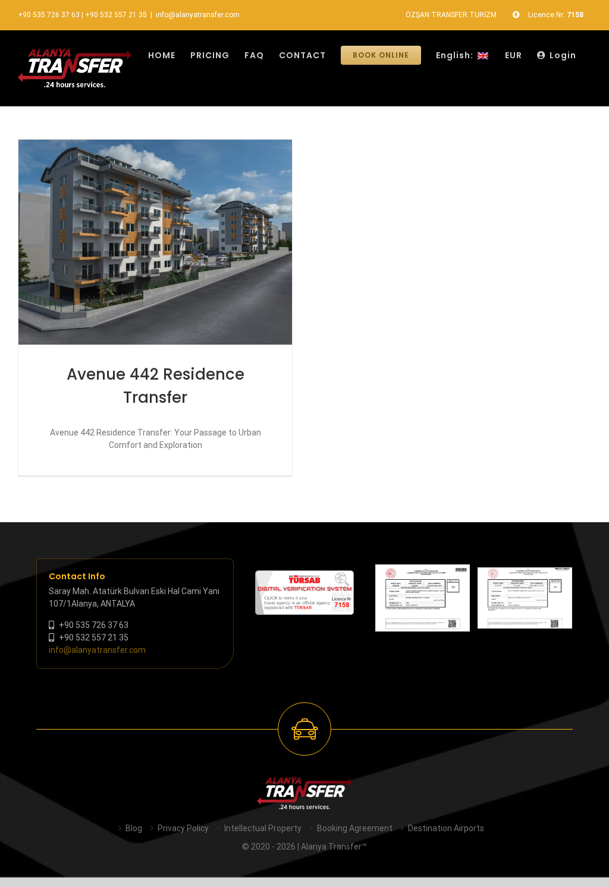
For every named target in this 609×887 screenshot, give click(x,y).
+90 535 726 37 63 (49, 15)
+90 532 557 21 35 (116, 15)
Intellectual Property (263, 828)
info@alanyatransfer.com (198, 15)
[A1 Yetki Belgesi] (525, 598)
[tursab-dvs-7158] (304, 576)
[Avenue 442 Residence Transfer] (155, 242)
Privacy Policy (183, 828)
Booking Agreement (355, 828)
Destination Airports (446, 828)
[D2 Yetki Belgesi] (422, 598)
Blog (133, 828)
